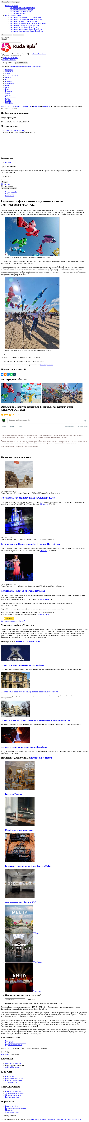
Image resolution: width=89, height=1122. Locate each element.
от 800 (44, 599)
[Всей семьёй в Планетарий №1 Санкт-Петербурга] (44, 521)
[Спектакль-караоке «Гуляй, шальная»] (44, 568)
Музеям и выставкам (13, 1095)
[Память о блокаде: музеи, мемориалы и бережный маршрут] (15, 687)
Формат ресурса (11, 1082)
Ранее (20, 426)
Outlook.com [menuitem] (9, 194)
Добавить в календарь (9, 188)
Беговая (8, 162)
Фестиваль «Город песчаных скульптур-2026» (28, 497)
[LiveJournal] (14, 374)
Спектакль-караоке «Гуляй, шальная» (23, 590)
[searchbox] (44, 39)
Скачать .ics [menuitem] (9, 196)
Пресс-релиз (9, 1076)
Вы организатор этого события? (13, 621)
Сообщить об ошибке (13, 1063)
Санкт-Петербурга (39, 54)
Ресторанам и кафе (12, 1097)
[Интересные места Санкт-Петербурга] (19, 933)
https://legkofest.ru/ (46, 365)
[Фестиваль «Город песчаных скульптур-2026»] (44, 475)
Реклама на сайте (11, 1106)
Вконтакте (9, 1041)
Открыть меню (6, 35)
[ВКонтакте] (2, 374)
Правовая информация (13, 1080)
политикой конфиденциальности (69, 1119)
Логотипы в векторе (12, 1112)
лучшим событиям (9, 60)
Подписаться (30, 999)
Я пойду (4, 182)
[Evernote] (11, 374)
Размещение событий (13, 1091)
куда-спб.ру (5, 1054)
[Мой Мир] (8, 374)
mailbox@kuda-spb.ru (13, 1067)
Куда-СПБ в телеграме (13, 1045)
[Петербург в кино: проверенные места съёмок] (15, 661)
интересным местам (10, 58)
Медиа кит (9, 1110)
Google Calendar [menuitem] (11, 192)
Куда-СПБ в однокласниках (15, 1043)
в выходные (25, 66)
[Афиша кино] (19, 991)
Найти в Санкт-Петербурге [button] (10, 2)
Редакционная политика (14, 1078)
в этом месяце (35, 66)
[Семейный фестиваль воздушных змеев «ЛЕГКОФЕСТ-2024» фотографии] (11, 402)
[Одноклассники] (5, 374)
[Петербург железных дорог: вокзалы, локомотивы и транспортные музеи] (15, 716)
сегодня (13, 66)
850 (43, 551)
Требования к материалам (14, 1093)
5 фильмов (37, 991)
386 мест (36, 933)
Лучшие (11, 426)
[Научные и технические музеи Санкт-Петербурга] (15, 743)
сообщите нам (43, 614)
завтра (18, 66)
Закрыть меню (18, 35)
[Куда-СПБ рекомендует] (19, 962)
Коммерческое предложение (15, 1108)
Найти (4, 39)
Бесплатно (44, 504)
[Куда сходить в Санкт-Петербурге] (25, 52)
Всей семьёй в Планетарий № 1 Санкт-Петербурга (30, 544)
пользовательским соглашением (43, 1119)
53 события (37, 962)
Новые (3, 426)
